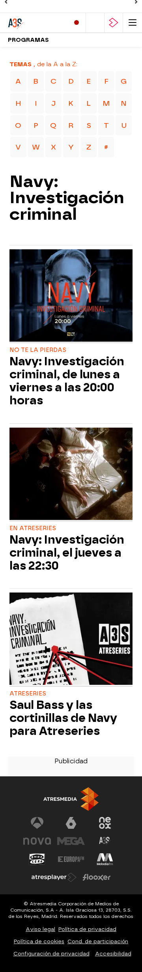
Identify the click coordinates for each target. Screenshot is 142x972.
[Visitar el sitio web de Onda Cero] (37, 859)
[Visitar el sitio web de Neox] (105, 823)
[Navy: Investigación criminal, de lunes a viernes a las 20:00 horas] (71, 296)
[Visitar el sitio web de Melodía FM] (105, 859)
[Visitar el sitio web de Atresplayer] (54, 877)
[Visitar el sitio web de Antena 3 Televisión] (37, 823)
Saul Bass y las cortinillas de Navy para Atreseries (63, 718)
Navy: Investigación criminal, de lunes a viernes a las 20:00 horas (66, 381)
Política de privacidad (87, 929)
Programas (28, 40)
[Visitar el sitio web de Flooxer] (96, 877)
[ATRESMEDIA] (71, 799)
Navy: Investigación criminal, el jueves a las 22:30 (66, 552)
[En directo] (76, 22)
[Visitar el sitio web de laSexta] (71, 823)
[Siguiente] (136, 2)
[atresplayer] (113, 22)
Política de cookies (39, 941)
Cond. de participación (97, 941)
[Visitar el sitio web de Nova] (37, 841)
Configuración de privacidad (51, 954)
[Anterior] (6, 2)
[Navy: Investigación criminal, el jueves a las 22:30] (71, 475)
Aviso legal (40, 929)
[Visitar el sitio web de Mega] (71, 841)
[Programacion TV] (95, 22)
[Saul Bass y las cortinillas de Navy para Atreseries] (71, 640)
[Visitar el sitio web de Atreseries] (105, 841)
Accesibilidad (113, 954)
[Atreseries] (35, 22)
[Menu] (132, 22)
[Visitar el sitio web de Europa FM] (71, 859)
